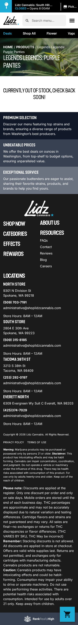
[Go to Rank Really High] (39, 619)
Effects (11, 244)
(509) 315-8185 (15, 340)
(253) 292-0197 (15, 377)
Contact (46, 247)
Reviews (46, 253)
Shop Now (14, 224)
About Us (49, 223)
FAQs (44, 240)
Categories (15, 234)
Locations (14, 276)
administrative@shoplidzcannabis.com (32, 308)
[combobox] (47, 20)
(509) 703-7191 (15, 302)
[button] (46, 6)
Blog (43, 260)
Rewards (13, 254)
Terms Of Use (36, 442)
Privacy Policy (13, 442)
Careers (46, 266)
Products (25, 47)
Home (8, 47)
